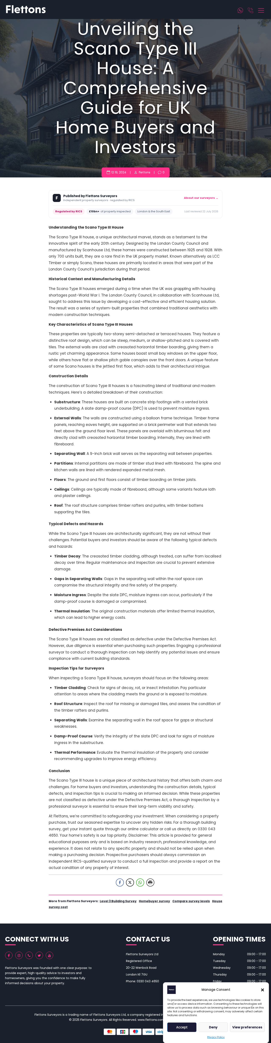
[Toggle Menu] (261, 9)
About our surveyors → (201, 198)
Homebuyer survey (154, 901)
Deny (213, 1027)
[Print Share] (150, 882)
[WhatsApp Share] (140, 882)
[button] (262, 990)
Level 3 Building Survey (118, 901)
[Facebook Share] (120, 882)
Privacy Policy (216, 1037)
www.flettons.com (151, 1020)
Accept (182, 1027)
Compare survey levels (191, 901)
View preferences (247, 1027)
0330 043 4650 (148, 981)
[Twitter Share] (130, 882)
